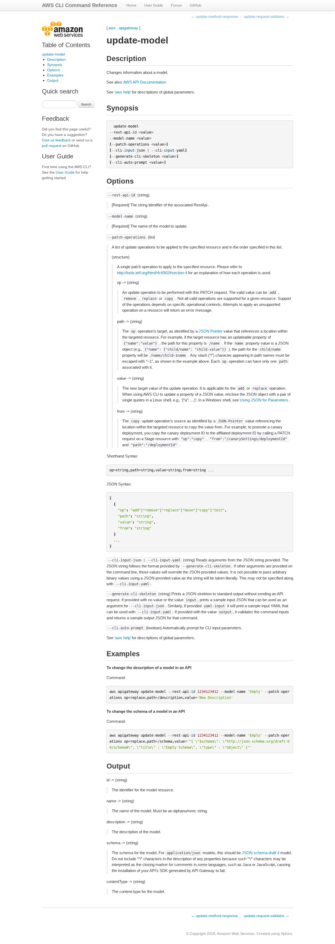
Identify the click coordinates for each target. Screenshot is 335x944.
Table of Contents (66, 44)
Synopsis (54, 65)
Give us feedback (56, 140)
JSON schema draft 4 (260, 853)
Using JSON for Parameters (264, 400)
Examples (55, 75)
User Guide (153, 5)
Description (56, 59)
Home (131, 5)
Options (53, 70)
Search (86, 104)
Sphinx (286, 933)
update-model (53, 54)
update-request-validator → (266, 16)
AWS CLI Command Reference (79, 5)
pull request (51, 145)
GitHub (195, 5)
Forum (176, 5)
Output (52, 80)
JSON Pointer (210, 331)
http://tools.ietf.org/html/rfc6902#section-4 (152, 272)
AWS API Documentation (144, 82)
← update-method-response (214, 16)
